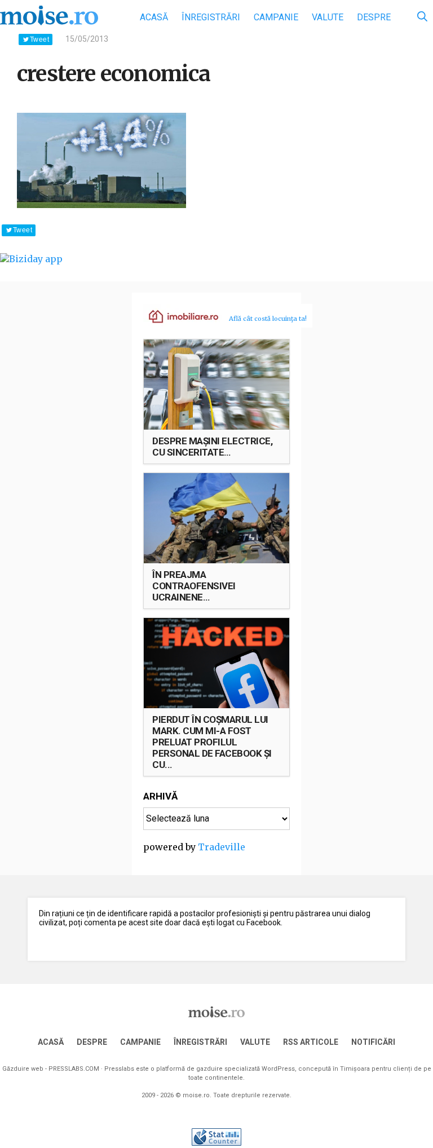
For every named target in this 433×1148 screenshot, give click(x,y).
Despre (374, 17)
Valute (327, 17)
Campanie (276, 17)
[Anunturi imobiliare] (177, 316)
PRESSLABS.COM (73, 1068)
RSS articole (310, 1042)
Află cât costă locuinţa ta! (268, 319)
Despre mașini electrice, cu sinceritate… (212, 446)
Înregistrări (211, 17)
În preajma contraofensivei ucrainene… (194, 586)
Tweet (39, 39)
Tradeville (221, 847)
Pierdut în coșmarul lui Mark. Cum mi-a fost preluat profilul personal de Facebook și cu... (212, 742)
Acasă (154, 17)
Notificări (373, 1042)
